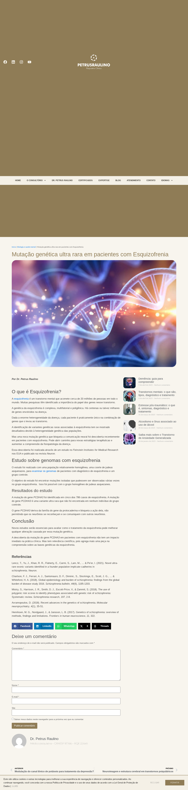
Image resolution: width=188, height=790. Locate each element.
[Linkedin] (13, 62)
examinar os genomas (44, 471)
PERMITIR (174, 782)
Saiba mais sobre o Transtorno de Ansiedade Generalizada (156, 436)
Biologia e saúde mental (26, 247)
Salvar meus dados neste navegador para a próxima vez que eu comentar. (49, 719)
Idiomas (165, 180)
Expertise (104, 180)
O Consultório (35, 180)
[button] (22, 626)
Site (13, 708)
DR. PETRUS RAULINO (62, 180)
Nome (15, 685)
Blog (118, 180)
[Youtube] (29, 62)
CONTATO (150, 180)
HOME (18, 180)
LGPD (15, 786)
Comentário (18, 648)
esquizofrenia (21, 398)
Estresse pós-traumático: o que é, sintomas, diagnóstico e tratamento (157, 408)
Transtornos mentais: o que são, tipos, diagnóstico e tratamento (157, 393)
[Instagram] (21, 62)
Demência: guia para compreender (151, 380)
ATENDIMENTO (134, 180)
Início (14, 247)
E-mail (15, 697)
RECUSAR (154, 782)
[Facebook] (5, 62)
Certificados (85, 180)
